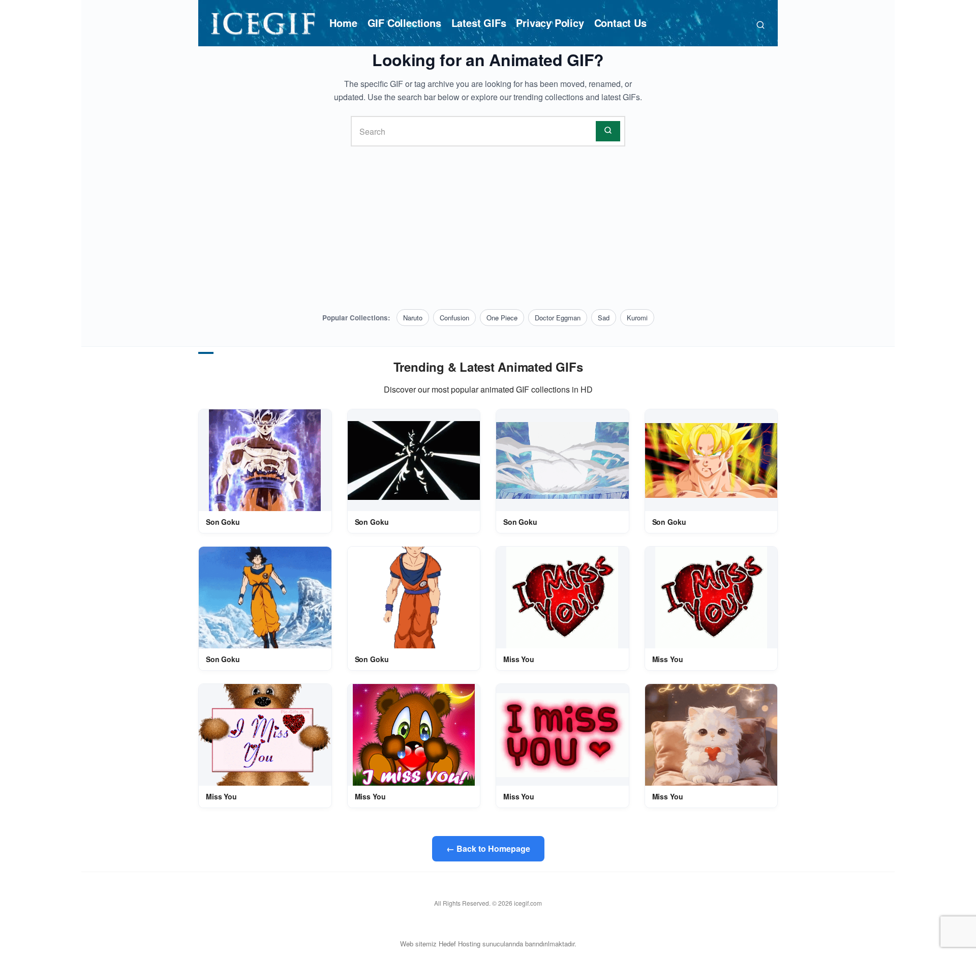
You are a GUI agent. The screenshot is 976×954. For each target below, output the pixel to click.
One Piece (501, 317)
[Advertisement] (488, 228)
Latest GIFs (478, 22)
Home (343, 22)
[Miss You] (562, 597)
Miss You (518, 659)
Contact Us (620, 22)
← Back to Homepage (488, 848)
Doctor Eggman (558, 317)
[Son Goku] (265, 460)
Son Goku (223, 522)
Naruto (412, 317)
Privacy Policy (550, 22)
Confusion (454, 317)
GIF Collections (404, 22)
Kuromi (637, 317)
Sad (603, 317)
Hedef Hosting (459, 943)
